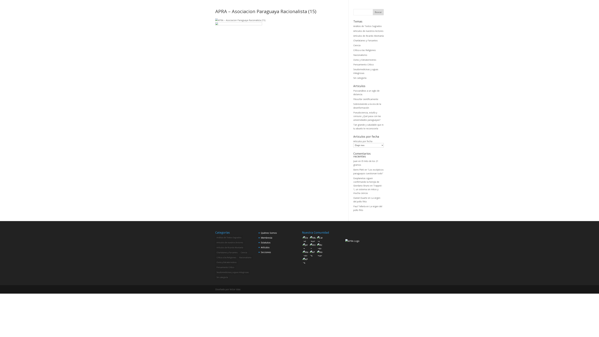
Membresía (266, 237)
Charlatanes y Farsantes (365, 40)
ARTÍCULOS (347, 6)
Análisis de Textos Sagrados (367, 26)
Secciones (266, 252)
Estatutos (265, 242)
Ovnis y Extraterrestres (364, 59)
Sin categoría (359, 77)
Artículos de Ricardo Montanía (368, 35)
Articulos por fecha (362, 141)
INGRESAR (378, 6)
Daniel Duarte (360, 197)
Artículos (265, 247)
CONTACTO (363, 6)
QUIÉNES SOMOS (308, 6)
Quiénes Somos (269, 232)
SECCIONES (327, 6)
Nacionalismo (360, 55)
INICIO (292, 6)
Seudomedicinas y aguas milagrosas (233, 272)
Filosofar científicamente (365, 99)
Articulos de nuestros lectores (368, 30)
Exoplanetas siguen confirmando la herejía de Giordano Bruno (366, 182)
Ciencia (356, 45)
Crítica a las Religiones (364, 50)
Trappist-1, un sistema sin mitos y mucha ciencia (367, 189)
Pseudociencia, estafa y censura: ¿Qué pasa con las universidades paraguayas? (367, 116)
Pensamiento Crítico (363, 64)
